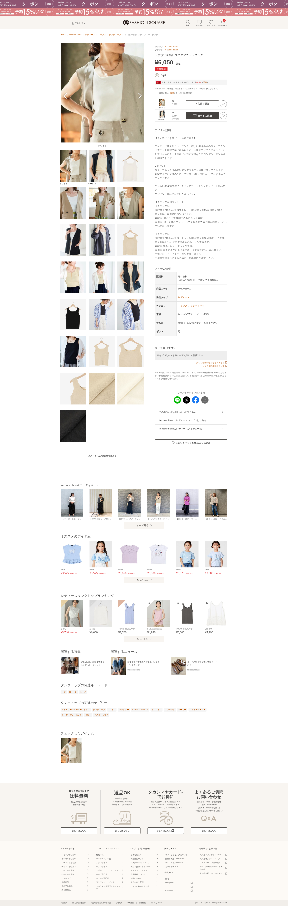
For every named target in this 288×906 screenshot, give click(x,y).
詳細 (205, 82)
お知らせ (199, 25)
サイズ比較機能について (213, 366)
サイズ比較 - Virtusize (174, 863)
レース (83, 692)
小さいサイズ (101, 867)
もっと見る (142, 579)
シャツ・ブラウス (140, 709)
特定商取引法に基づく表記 (101, 903)
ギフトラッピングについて (176, 855)
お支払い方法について (140, 863)
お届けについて (137, 859)
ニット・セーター (198, 709)
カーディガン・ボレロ (72, 715)
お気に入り (211, 25)
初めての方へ (136, 855)
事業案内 (130, 903)
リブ (64, 692)
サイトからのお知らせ (140, 886)
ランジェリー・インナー (106, 882)
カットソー (124, 709)
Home (63, 34)
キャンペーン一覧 (103, 859)
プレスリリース (156, 903)
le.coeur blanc (171, 46)
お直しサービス (171, 867)
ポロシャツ (157, 709)
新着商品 (65, 882)
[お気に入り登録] (223, 103)
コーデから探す (68, 870)
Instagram (169, 883)
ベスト (88, 715)
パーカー (182, 709)
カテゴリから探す (69, 859)
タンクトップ (99, 709)
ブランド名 (70, 863)
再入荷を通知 (202, 103)
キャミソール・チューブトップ (76, 709)
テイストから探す (69, 867)
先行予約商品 (67, 886)
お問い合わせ (136, 878)
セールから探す (68, 874)
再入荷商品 (66, 890)
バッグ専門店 (101, 874)
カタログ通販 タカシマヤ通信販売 (211, 868)
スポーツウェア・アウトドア (108, 870)
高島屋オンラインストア (210, 859)
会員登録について (138, 874)
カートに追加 (205, 115)
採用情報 (142, 903)
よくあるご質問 (137, 882)
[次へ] (139, 96)
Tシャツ (112, 709)
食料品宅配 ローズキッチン (211, 873)
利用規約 (64, 903)
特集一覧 (100, 855)
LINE (167, 879)
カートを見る (222, 23)
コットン (73, 692)
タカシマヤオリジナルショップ (108, 887)
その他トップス (101, 715)
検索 (188, 25)
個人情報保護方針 (79, 903)
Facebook (169, 891)
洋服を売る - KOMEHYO (175, 859)
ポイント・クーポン (139, 870)
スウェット (170, 709)
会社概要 (119, 903)
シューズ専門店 (102, 878)
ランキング (66, 878)
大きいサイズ (101, 863)
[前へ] (65, 96)
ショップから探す (69, 855)
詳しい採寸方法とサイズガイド (210, 363)
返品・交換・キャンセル (141, 867)
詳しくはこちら (79, 831)
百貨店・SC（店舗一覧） (210, 863)
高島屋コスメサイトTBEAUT (212, 855)
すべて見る (142, 525)
